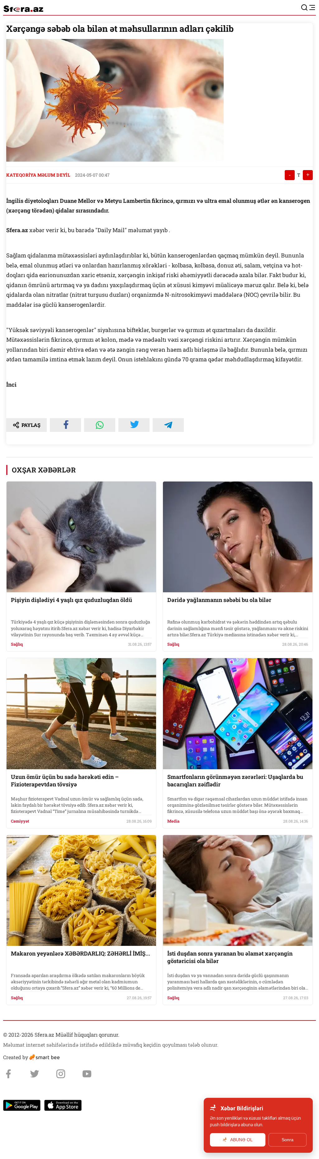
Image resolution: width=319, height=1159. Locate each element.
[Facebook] (8, 1074)
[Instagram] (60, 1074)
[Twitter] (34, 1074)
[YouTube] (87, 1074)
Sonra (287, 1139)
